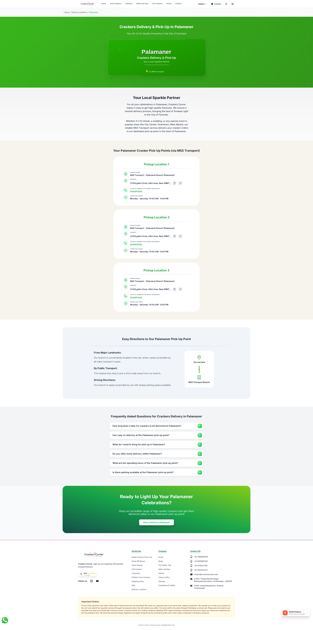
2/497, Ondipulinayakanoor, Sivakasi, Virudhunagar (209, 587)
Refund (161, 573)
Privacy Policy (164, 577)
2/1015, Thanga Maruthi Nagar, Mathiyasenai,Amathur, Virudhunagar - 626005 (213, 580)
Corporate (136, 573)
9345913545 (136, 191)
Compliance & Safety (166, 585)
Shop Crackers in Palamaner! (156, 522)
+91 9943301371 (201, 570)
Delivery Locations (139, 589)
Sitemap (161, 581)
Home (103, 3)
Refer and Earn (142, 3)
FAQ (133, 585)
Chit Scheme (157, 3)
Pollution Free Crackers (141, 577)
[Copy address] (174, 183)
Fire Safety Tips (164, 565)
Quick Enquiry (115, 3)
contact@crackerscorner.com (206, 574)
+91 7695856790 (201, 557)
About (168, 3)
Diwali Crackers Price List (142, 557)
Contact (178, 3)
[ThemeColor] (226, 4)
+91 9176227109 (200, 566)
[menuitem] (202, 4)
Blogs (160, 561)
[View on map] (180, 183)
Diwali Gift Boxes (138, 561)
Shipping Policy (138, 581)
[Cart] (232, 4)
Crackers (129, 3)
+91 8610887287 (201, 561)
